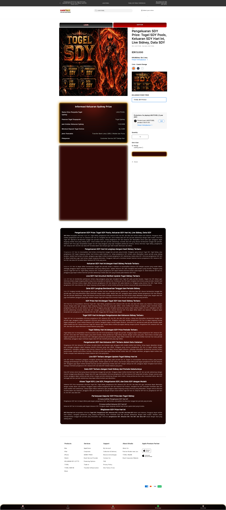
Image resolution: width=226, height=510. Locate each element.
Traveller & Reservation (91, 468)
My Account (107, 448)
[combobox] (113, 10)
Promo (23, 508)
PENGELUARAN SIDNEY (123, 16)
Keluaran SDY (68, 266)
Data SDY (67, 291)
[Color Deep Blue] (138, 68)
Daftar (113, 508)
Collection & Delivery (110, 451)
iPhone (66, 455)
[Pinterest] (139, 166)
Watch (66, 458)
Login (68, 508)
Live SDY (66, 279)
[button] (67, 16)
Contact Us (107, 458)
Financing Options (89, 461)
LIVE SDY (139, 16)
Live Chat (203, 508)
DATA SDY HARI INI (104, 16)
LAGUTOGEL (105, 3)
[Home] (65, 10)
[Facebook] (133, 166)
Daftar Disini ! (74, 4)
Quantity (135, 132)
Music (66, 471)
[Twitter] (136, 166)
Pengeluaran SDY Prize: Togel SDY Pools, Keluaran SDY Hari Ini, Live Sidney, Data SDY (75, 3)
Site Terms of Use (109, 468)
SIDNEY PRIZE (88, 455)
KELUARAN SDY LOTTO (71, 461)
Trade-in (86, 464)
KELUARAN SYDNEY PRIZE (67, 16)
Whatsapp (158, 508)
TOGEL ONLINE (127, 455)
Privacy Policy (107, 464)
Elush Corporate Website (130, 458)
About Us (126, 448)
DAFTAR (140, 24)
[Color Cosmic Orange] (133, 68)
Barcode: (144, 46)
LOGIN (86, 25)
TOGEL (66, 464)
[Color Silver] (142, 68)
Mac (65, 448)
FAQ (104, 461)
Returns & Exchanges (110, 455)
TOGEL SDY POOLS (87, 16)
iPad (65, 451)
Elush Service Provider (91, 458)
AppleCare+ (87, 448)
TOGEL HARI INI (69, 468)
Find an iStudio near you (130, 451)
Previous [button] (60, 3)
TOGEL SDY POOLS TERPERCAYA (136, 3)
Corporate (87, 451)
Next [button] (166, 3)
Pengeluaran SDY (69, 252)
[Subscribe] (92, 485)
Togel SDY (87, 235)
